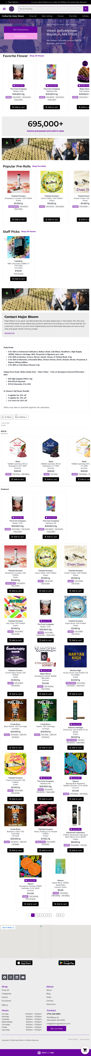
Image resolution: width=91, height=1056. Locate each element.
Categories (6, 994)
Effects (5, 1005)
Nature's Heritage (75, 727)
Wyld (17, 461)
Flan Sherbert (85, 91)
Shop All (5, 990)
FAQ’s (48, 997)
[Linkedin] (17, 977)
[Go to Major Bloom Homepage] (11, 9)
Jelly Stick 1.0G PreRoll (15, 623)
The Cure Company (18, 89)
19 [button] (58, 915)
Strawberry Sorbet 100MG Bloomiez (45, 677)
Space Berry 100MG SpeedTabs (60, 884)
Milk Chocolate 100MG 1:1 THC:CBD (18, 264)
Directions (50, 1004)
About (49, 990)
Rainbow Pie (52, 91)
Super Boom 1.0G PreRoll (75, 623)
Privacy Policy (73, 1039)
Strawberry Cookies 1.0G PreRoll (18, 198)
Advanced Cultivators (75, 832)
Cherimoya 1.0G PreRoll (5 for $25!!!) (75, 731)
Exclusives (6, 1001)
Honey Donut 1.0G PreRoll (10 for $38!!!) (75, 674)
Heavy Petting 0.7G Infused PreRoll (45, 832)
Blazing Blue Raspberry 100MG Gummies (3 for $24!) (75, 784)
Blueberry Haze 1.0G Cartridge (15, 832)
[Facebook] (4, 977)
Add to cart (20, 107)
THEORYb (18, 261)
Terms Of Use (84, 1039)
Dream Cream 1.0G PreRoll (75, 573)
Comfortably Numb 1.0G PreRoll (15, 674)
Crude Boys (15, 724)
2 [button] (37, 915)
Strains (5, 997)
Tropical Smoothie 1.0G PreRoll (15, 781)
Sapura (76, 781)
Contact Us (9, 333)
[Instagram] (10, 977)
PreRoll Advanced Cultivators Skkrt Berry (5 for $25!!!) (75, 836)
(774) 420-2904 (54, 1014)
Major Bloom (45, 674)
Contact (49, 1001)
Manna (60, 880)
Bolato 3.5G (18, 91)
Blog (48, 994)
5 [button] (49, 915)
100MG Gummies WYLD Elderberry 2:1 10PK (51, 465)
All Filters (8, 417)
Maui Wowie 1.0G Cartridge (15, 726)
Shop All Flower (37, 56)
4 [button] (45, 915)
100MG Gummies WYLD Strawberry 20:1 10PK (18, 465)
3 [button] (41, 915)
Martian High (75, 670)
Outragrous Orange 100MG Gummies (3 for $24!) (30, 887)
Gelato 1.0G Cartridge (45, 726)
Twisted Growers (18, 196)
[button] (4, 8)
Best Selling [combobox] (20, 417)
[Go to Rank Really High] (45, 1052)
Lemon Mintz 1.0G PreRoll (51, 198)
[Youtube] (23, 977)
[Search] (85, 8)
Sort (16, 415)
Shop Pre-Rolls (39, 166)
